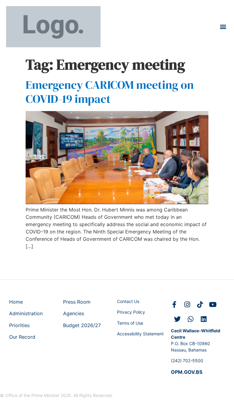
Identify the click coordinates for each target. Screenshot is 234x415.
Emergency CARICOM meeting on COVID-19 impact (110, 92)
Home (16, 302)
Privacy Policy (131, 312)
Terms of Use (130, 323)
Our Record (22, 337)
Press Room (76, 302)
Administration (26, 313)
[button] (223, 27)
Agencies (73, 313)
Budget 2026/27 (82, 325)
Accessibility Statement (140, 333)
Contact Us (128, 301)
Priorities (19, 325)
